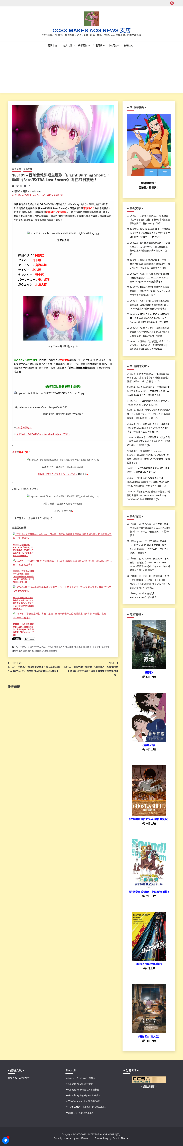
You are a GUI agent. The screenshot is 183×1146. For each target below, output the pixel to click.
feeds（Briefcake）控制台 (82, 1078)
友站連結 (128, 45)
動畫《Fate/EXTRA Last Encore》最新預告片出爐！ (38, 195)
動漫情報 (16, 169)
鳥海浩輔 (53, 650)
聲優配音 (27, 169)
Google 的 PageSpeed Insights (84, 1095)
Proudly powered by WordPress (71, 1138)
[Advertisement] (91, 71)
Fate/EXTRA (21, 647)
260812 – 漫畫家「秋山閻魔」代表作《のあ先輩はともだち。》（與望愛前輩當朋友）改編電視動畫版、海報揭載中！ (150, 345)
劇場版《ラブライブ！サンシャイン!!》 (58, 474)
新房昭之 (87, 647)
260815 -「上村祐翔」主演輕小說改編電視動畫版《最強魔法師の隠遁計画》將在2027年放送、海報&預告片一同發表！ (149, 304)
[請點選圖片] (149, 1082)
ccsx (134, 523)
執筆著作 (82, 45)
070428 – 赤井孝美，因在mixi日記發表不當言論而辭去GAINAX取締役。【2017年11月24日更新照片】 (150, 527)
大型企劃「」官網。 (43, 434)
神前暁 (15, 650)
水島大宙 (96, 647)
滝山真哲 (105, 647)
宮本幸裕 (78, 647)
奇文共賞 (67, 45)
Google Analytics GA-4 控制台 (83, 1089)
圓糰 (134, 576)
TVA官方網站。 (24, 427)
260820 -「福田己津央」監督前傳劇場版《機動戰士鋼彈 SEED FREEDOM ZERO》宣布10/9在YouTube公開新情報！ (149, 277)
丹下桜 (50, 647)
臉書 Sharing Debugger (80, 1112)
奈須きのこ (59, 647)
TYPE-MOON (40, 647)
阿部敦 (38, 650)
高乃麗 (45, 650)
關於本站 (52, 45)
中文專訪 (113, 45)
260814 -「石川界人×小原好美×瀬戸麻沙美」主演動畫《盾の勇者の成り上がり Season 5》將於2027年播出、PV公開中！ (150, 318)
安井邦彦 (69, 647)
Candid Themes (121, 1138)
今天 (14, 452)
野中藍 (31, 650)
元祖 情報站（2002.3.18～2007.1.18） (88, 1106)
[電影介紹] (149, 668)
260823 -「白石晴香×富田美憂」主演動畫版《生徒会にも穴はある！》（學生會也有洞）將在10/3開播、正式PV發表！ (150, 233)
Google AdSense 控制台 (80, 1083)
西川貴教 (23, 650)
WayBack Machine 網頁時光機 (84, 1101)
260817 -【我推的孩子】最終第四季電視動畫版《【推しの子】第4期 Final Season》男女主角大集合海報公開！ (150, 291)
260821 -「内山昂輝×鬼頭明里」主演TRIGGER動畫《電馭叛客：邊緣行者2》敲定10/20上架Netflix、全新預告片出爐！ (150, 264)
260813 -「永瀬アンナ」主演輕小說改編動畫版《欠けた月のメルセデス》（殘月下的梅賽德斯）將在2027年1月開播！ (150, 331)
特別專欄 (98, 45)
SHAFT (30, 647)
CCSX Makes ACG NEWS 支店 (91, 30)
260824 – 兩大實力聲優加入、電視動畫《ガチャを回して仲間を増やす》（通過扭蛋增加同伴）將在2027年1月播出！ (150, 219)
